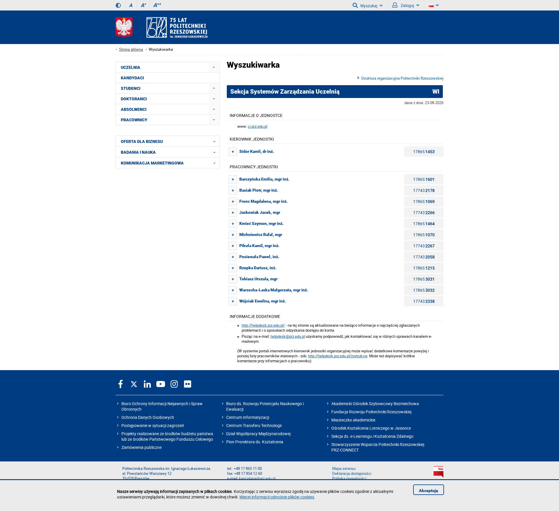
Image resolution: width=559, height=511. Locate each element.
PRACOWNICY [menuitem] (134, 120)
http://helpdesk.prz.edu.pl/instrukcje (337, 356)
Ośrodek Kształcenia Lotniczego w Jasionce (371, 428)
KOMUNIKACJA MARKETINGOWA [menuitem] (152, 163)
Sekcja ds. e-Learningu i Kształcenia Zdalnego (372, 436)
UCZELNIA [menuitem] (130, 67)
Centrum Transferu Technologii (254, 425)
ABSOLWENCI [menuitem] (133, 109)
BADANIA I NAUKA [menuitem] (138, 152)
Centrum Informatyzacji (247, 417)
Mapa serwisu (343, 468)
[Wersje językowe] (433, 5)
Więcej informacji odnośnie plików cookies (276, 497)
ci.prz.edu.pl (257, 126)
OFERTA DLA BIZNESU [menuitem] (142, 141)
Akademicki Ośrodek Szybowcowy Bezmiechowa (375, 403)
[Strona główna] (162, 27)
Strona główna (131, 49)
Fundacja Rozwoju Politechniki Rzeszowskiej (371, 411)
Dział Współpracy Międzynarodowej (258, 433)
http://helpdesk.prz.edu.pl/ (263, 325)
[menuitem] (214, 67)
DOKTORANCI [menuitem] (134, 99)
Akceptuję (428, 490)
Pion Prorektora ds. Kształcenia (254, 441)
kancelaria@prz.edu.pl (257, 478)
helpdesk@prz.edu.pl (287, 336)
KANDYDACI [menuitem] (132, 78)
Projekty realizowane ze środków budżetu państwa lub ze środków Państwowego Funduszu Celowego (167, 436)
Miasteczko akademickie (353, 420)
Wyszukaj (368, 5)
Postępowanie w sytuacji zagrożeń (152, 425)
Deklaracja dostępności (351, 473)
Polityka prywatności (349, 478)
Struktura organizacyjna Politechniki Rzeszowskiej (402, 78)
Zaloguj (407, 5)
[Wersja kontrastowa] (118, 5)
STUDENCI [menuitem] (130, 88)
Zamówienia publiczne (141, 447)
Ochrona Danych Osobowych (147, 417)
